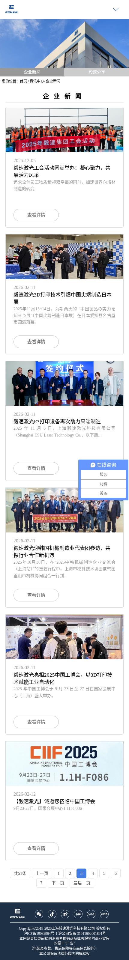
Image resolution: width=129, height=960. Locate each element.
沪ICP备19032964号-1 (40, 934)
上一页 (42, 873)
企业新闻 (32, 72)
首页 (23, 81)
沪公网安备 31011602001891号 (82, 934)
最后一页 (82, 883)
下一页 (58, 883)
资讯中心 (37, 81)
